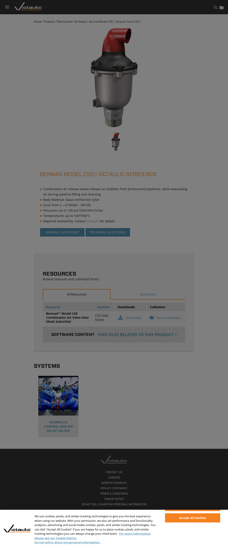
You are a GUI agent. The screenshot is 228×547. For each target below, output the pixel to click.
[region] (114, 528)
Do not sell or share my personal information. (67, 542)
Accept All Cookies (192, 518)
